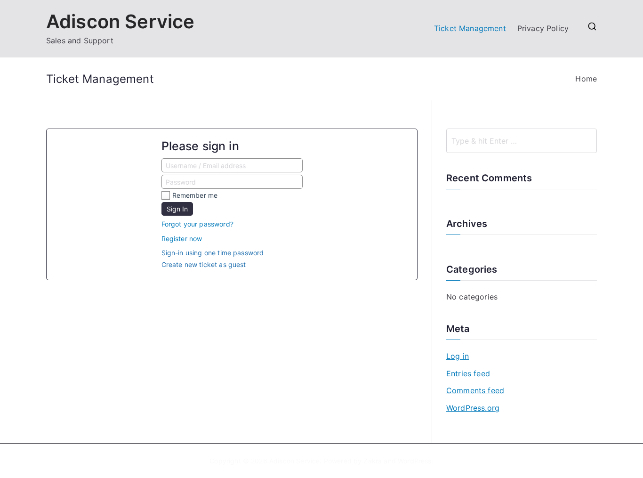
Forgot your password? (197, 224)
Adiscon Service (120, 21)
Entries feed (468, 373)
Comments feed (475, 390)
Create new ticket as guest (203, 264)
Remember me (195, 195)
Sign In (177, 209)
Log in (457, 356)
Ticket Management (470, 28)
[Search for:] (521, 141)
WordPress (414, 461)
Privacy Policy (543, 28)
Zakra (372, 461)
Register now (181, 239)
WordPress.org (472, 408)
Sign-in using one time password (212, 253)
